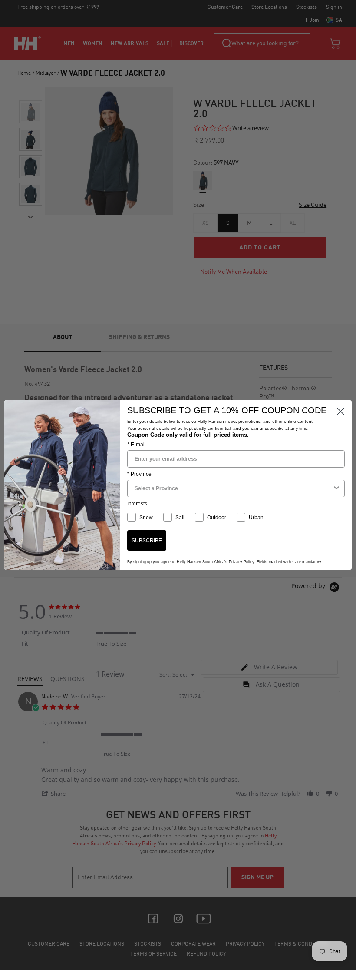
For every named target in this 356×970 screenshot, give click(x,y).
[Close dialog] (340, 411)
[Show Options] (336, 488)
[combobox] (233, 488)
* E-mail (136, 445)
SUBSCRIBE (147, 541)
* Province (139, 474)
